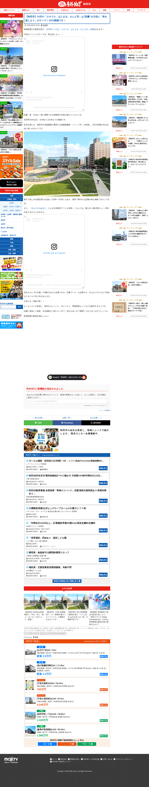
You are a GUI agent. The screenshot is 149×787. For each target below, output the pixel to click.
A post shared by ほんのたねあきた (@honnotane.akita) (54, 107)
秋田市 (87, 4)
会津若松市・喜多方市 (8, 235)
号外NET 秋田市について (61, 762)
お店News (65, 10)
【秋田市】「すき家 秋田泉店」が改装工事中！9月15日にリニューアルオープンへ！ (11, 68)
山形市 (3, 224)
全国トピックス (9, 10)
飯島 (36, 637)
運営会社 (63, 759)
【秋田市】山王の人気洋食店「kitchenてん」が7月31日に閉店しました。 (138, 78)
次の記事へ (94, 418)
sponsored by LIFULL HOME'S (95, 641)
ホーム (54, 759)
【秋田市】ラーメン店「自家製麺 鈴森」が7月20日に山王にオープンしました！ (138, 57)
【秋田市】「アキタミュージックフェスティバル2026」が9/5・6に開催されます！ (11, 41)
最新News (26, 10)
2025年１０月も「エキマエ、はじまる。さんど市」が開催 (70, 29)
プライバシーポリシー (124, 759)
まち (94, 10)
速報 (128, 10)
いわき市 (4, 231)
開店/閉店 (50, 10)
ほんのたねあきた (38, 208)
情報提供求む (75, 759)
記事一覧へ (67, 418)
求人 (38, 10)
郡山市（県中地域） (7, 228)
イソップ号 (28, 633)
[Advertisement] (130, 28)
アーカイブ (141, 10)
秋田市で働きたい (33, 455)
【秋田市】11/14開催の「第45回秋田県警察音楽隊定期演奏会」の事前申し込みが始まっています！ (11, 95)
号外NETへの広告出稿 (91, 759)
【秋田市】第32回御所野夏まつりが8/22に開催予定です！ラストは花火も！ (138, 233)
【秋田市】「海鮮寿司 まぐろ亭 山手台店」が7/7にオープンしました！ (138, 120)
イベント (116, 10)
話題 (104, 10)
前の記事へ (39, 418)
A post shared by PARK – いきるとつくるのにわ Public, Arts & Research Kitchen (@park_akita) (61, 285)
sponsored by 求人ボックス (51, 455)
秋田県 (45, 25)
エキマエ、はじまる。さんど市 (43, 633)
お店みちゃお (81, 10)
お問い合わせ (107, 759)
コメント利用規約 (104, 410)
